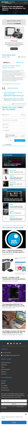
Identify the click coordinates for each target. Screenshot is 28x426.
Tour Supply (4, 385)
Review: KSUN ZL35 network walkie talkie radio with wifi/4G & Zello (16, 179)
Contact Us (4, 374)
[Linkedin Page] (17, 343)
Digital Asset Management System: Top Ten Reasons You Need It (13, 65)
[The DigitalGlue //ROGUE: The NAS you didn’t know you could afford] (14, 292)
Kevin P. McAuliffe (13, 281)
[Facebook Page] (8, 343)
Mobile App (4, 365)
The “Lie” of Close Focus (15, 213)
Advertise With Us (6, 362)
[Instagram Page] (14, 343)
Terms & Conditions (20, 406)
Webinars (3, 371)
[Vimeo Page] (20, 343)
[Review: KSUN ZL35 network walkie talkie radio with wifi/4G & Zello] (6, 177)
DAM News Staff (8, 55)
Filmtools (3, 381)
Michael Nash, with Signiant (15, 334)
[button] (26, 414)
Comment (23, 57)
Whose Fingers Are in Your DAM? (14, 98)
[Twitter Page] (11, 343)
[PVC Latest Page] (24, 190)
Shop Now (14, 48)
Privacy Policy (3, 407)
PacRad (3, 383)
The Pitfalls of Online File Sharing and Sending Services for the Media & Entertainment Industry (13, 332)
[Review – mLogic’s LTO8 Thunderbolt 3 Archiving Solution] (14, 266)
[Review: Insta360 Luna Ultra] (6, 171)
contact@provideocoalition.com (11, 355)
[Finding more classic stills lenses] (6, 183)
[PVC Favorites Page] (24, 155)
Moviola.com (4, 387)
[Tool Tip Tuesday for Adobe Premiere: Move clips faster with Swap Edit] (6, 205)
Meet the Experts (5, 369)
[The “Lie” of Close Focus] (6, 212)
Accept (14, 422)
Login (24, 114)
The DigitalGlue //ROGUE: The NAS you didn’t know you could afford (13, 305)
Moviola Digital (5, 390)
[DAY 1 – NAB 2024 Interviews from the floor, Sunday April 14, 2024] (14, 239)
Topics (2, 367)
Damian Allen (11, 307)
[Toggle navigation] (25, 2)
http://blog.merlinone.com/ (14, 83)
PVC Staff (10, 254)
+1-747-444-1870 (6, 352)
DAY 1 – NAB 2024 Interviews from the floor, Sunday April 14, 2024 (13, 252)
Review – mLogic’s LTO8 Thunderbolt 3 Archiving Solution (13, 278)
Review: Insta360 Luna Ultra (16, 172)
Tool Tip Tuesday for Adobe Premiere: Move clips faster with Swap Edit (16, 207)
